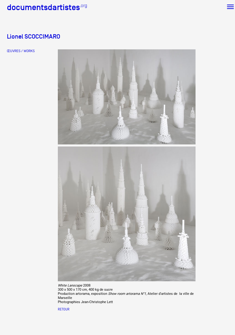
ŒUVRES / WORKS (21, 51)
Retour (64, 309)
